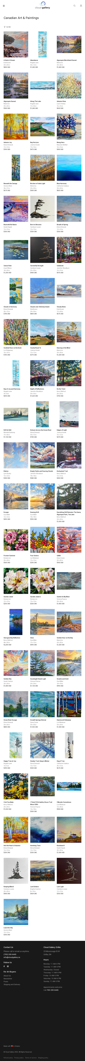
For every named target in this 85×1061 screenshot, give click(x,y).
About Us (7, 976)
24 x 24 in (7, 65)
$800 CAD (7, 727)
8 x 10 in (33, 891)
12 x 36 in (33, 106)
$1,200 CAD (7, 272)
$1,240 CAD (34, 67)
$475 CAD (33, 149)
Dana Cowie (61, 558)
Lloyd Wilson (8, 268)
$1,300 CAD (60, 727)
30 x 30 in (33, 393)
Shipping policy (43, 1058)
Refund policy (8, 1058)
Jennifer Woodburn (63, 268)
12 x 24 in (60, 311)
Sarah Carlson (8, 681)
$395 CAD (7, 768)
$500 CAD (7, 562)
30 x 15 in (7, 311)
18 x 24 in (7, 270)
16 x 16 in (60, 106)
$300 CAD (7, 478)
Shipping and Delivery (12, 984)
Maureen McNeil (62, 145)
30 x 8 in (6, 393)
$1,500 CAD (60, 852)
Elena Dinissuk (8, 145)
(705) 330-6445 (10, 954)
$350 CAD (7, 149)
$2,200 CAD (7, 645)
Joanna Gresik (35, 145)
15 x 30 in (7, 435)
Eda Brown (7, 62)
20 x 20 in (33, 270)
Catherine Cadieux (63, 186)
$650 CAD (60, 108)
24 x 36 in (60, 65)
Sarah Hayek (8, 227)
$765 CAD (7, 355)
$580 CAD (33, 478)
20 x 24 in (7, 560)
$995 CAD (33, 519)
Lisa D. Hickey (61, 104)
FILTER (8, 27)
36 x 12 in (33, 65)
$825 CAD (60, 190)
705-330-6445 (52, 990)
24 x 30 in (60, 352)
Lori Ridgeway (8, 350)
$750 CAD (60, 396)
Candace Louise (35, 227)
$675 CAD (7, 190)
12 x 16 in (33, 147)
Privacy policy (19, 1058)
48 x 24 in (7, 642)
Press (6, 981)
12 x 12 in (7, 147)
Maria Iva (60, 62)
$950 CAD (60, 562)
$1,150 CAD (7, 437)
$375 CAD (33, 355)
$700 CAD (7, 314)
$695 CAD (7, 396)
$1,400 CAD (60, 67)
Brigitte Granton (35, 889)
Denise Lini (7, 558)
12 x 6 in (6, 766)
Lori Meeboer (34, 558)
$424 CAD (33, 893)
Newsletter (8, 979)
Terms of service (31, 1058)
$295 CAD (33, 562)
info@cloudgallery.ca (12, 957)
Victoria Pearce (62, 599)
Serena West (8, 186)
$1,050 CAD (60, 521)
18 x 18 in (33, 476)
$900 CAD (7, 108)
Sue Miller (7, 514)
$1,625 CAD (34, 396)
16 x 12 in (60, 435)
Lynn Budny (7, 473)
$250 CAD (7, 604)
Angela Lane (34, 62)
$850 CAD (7, 67)
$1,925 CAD (34, 727)
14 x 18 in (33, 809)
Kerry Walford (61, 391)
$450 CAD (60, 149)
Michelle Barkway (9, 432)
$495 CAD (7, 519)
